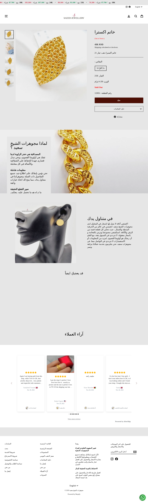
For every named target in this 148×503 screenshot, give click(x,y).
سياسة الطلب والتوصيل (13, 464)
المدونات (43, 475)
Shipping (98, 47)
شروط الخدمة (10, 452)
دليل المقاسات (119, 109)
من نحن (7, 467)
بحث (6, 448)
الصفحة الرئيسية (46, 448)
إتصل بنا (7, 471)
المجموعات (44, 452)
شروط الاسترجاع (11, 456)
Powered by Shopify (74, 494)
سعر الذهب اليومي (47, 456)
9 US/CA (101, 68)
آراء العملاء (44, 471)
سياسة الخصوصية (11, 460)
